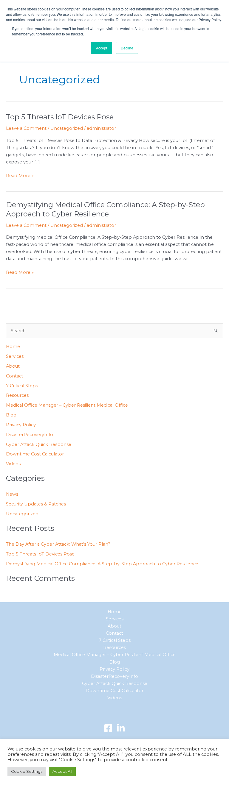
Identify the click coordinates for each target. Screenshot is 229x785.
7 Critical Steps (22, 385)
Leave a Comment (26, 128)
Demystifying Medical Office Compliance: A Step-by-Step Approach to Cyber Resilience (105, 209)
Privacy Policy (21, 424)
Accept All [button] (62, 771)
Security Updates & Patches (36, 504)
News (12, 494)
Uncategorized (66, 128)
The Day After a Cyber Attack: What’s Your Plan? (58, 544)
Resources (17, 395)
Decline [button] (127, 47)
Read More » (20, 175)
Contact (14, 376)
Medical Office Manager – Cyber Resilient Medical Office (67, 405)
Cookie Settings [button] (26, 771)
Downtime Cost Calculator (35, 454)
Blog (11, 415)
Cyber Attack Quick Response (38, 444)
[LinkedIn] (120, 728)
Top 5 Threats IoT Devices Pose (60, 117)
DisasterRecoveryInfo (29, 434)
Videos (13, 463)
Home (13, 346)
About (13, 366)
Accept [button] (101, 47)
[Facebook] (108, 728)
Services (15, 356)
